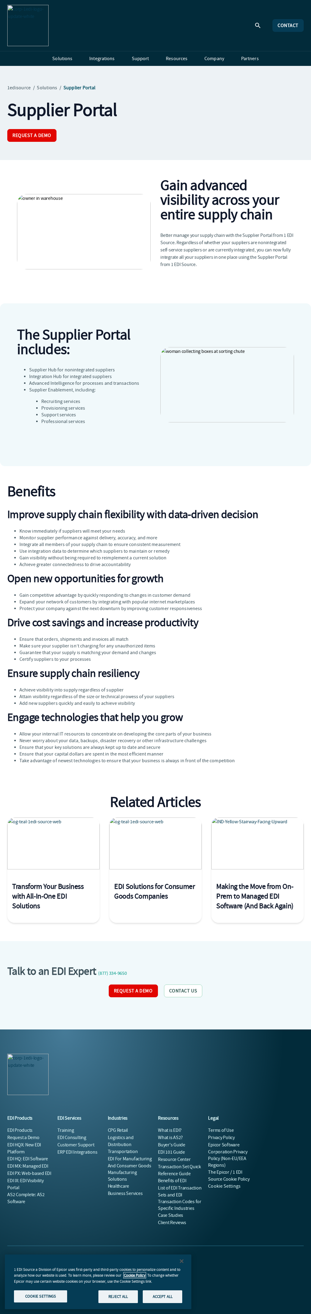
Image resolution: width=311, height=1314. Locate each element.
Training (65, 1130)
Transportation (123, 1151)
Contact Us (183, 991)
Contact (288, 25)
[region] (98, 1281)
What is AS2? (170, 1138)
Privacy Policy (221, 1138)
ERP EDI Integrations (77, 1152)
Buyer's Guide (171, 1145)
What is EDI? (170, 1130)
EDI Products (19, 1130)
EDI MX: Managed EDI (27, 1166)
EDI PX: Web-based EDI (29, 1173)
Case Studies (170, 1215)
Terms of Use (221, 1130)
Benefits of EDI (172, 1181)
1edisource (19, 88)
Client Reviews (172, 1223)
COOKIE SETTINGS (40, 1296)
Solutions (47, 88)
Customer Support (75, 1145)
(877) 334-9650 (112, 973)
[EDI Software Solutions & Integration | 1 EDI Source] (28, 25)
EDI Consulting (71, 1138)
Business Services (125, 1193)
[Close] (181, 1261)
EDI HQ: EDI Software (27, 1159)
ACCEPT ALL (163, 1296)
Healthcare (118, 1186)
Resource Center (174, 1159)
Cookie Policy (134, 1275)
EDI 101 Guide (171, 1152)
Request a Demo (31, 135)
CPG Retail (118, 1130)
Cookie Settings (224, 1186)
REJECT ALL (118, 1296)
